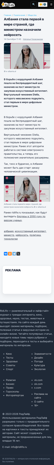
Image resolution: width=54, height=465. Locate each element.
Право (10, 387)
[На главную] (7, 4)
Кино (9, 353)
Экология (39, 369)
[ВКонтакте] (6, 253)
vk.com (38, 380)
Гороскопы (12, 391)
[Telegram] (14, 253)
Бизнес (10, 383)
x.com (37, 387)
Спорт (9, 369)
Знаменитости (42, 353)
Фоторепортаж (15, 395)
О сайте (39, 401)
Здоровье (12, 361)
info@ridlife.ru (19, 446)
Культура (39, 365)
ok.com (38, 383)
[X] (18, 253)
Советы (10, 365)
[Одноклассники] (10, 253)
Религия (11, 380)
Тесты (9, 357)
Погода (38, 361)
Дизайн (38, 357)
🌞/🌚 (42, 4)
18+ (36, 405)
